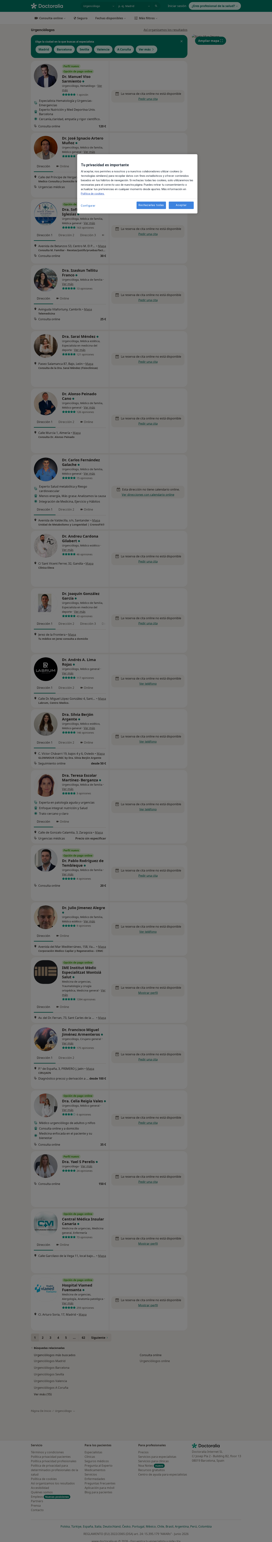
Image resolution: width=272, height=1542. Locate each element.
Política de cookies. (93, 193)
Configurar (88, 205)
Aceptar (181, 205)
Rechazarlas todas (151, 205)
